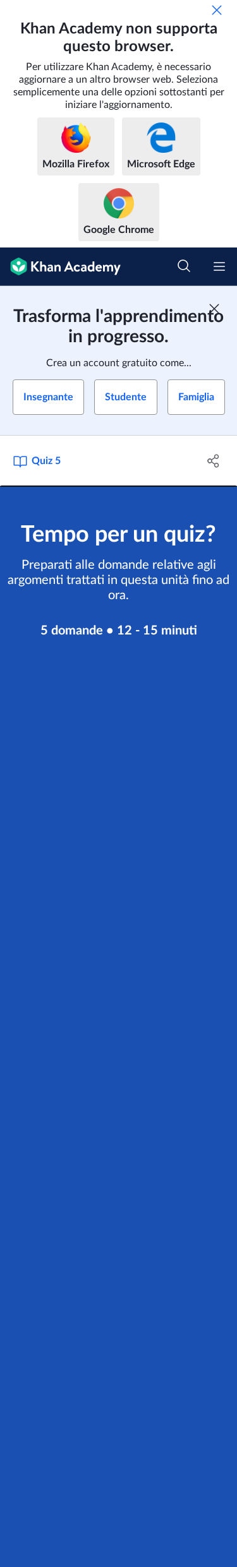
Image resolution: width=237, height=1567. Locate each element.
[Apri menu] (219, 266)
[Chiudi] (217, 10)
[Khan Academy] (60, 266)
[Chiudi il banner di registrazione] (214, 308)
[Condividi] (213, 461)
